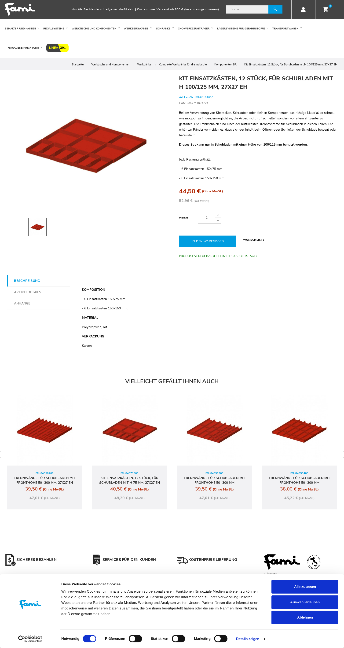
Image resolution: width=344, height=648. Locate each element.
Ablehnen (305, 617)
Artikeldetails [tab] (27, 292)
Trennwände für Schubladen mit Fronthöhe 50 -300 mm (214, 480)
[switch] (135, 638)
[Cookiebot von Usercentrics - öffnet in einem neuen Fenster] (30, 638)
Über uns (271, 574)
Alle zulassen (305, 587)
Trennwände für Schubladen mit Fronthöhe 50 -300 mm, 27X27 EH (44, 480)
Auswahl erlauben (305, 602)
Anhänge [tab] (22, 303)
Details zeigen (247, 639)
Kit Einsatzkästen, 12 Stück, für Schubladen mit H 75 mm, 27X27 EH (129, 480)
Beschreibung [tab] (27, 281)
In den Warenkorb (208, 241)
